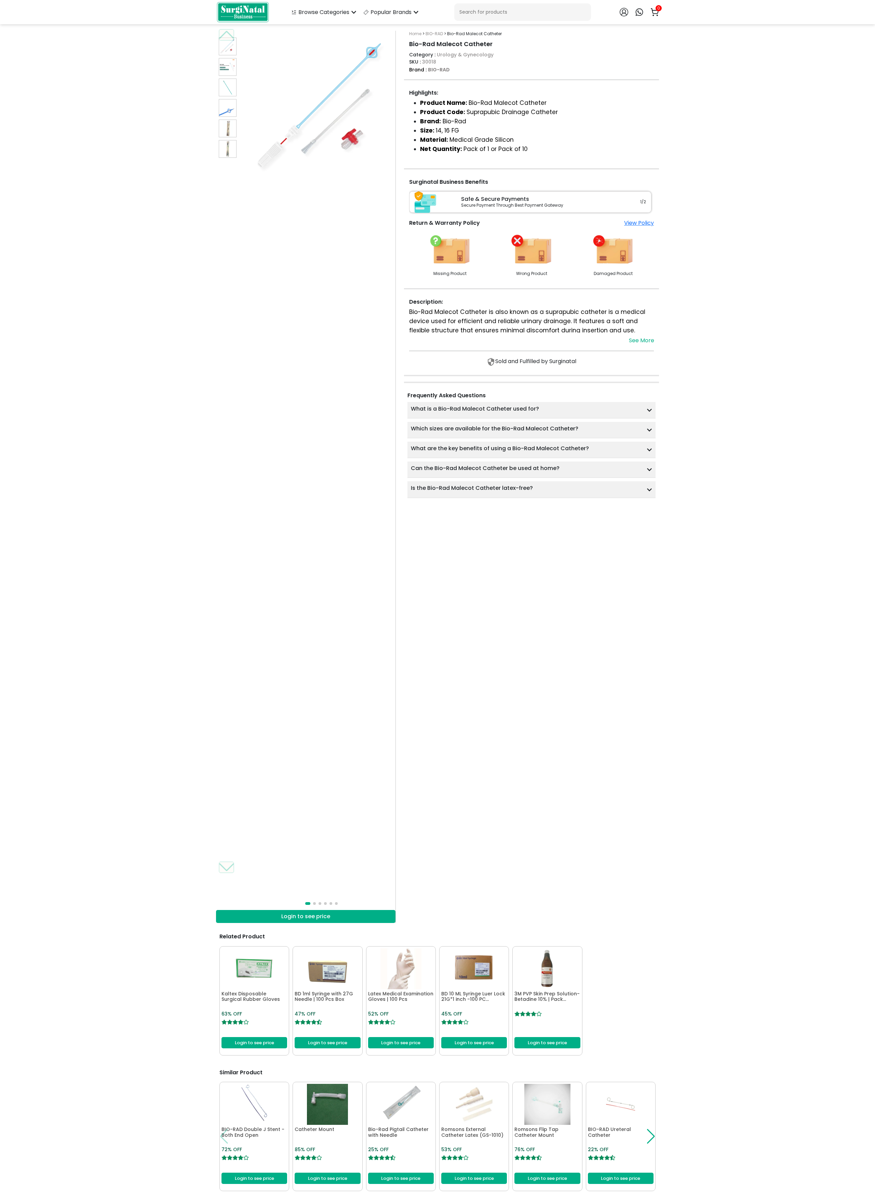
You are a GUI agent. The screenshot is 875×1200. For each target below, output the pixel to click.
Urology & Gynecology (465, 54)
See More (641, 340)
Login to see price (305, 916)
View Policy (639, 223)
